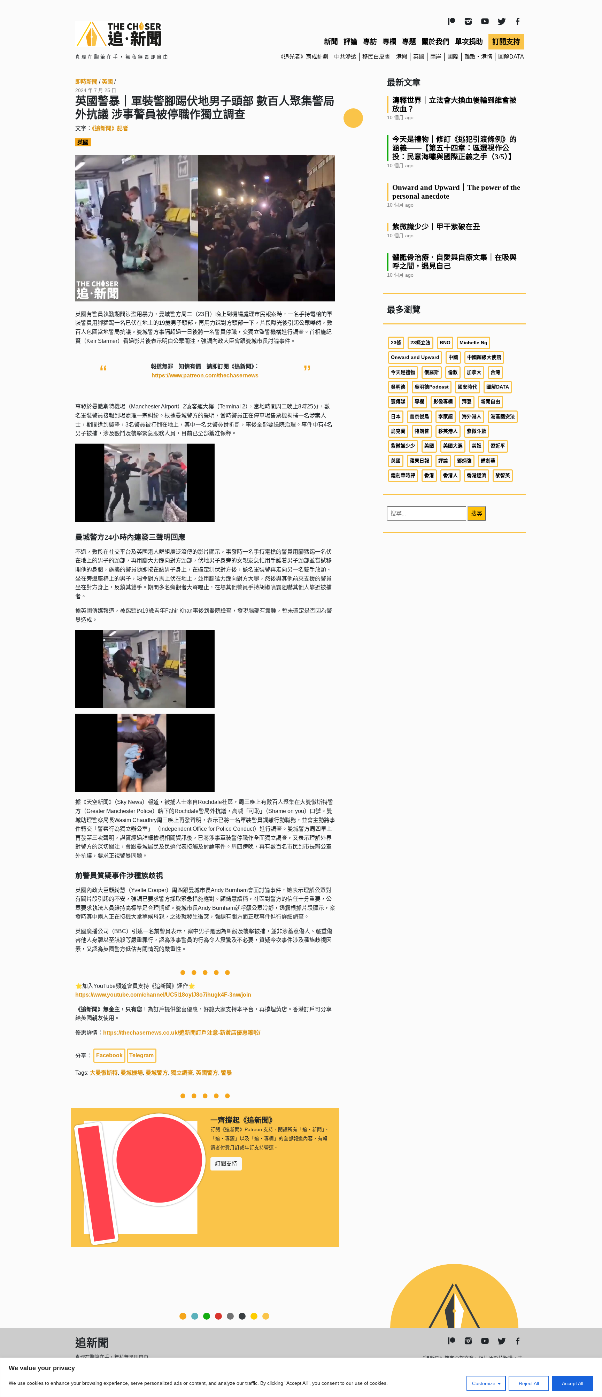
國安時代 (467, 387)
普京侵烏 (419, 416)
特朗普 (422, 431)
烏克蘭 (398, 431)
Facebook (109, 1055)
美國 (429, 445)
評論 (350, 42)
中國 (453, 357)
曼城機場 (132, 1073)
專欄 (389, 42)
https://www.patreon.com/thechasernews (205, 375)
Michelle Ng (473, 342)
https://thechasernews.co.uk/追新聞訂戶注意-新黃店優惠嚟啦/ (181, 1033)
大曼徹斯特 (104, 1073)
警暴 (226, 1073)
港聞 (401, 57)
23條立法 (420, 342)
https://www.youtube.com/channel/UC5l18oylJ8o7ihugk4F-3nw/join (163, 995)
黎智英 (502, 475)
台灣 (495, 372)
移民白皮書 (376, 57)
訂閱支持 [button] (226, 1164)
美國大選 (453, 445)
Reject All (529, 1383)
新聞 (331, 42)
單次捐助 (469, 42)
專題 (409, 42)
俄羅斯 (431, 372)
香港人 (450, 475)
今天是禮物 (403, 372)
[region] (301, 1377)
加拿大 (474, 372)
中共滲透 (345, 57)
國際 (452, 57)
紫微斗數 (476, 431)
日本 (396, 416)
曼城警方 (157, 1073)
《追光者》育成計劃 (303, 57)
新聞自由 (490, 401)
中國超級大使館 (484, 357)
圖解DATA (511, 57)
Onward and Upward (415, 357)
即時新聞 (86, 82)
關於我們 (435, 42)
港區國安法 (503, 416)
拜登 (467, 401)
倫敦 (453, 372)
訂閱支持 (506, 42)
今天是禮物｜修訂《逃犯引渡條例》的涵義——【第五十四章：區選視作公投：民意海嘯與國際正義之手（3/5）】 (454, 148)
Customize (483, 1383)
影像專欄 (443, 401)
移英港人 (448, 431)
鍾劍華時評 (403, 475)
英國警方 (207, 1073)
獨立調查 (182, 1073)
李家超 (445, 416)
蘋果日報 (419, 460)
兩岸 (435, 57)
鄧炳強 (464, 460)
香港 (429, 475)
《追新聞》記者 (110, 128)
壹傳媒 (398, 401)
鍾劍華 (488, 460)
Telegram (141, 1055)
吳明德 (398, 387)
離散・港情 (478, 57)
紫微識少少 (403, 445)
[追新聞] (147, 34)
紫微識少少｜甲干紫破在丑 (436, 227)
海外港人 (471, 416)
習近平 (498, 445)
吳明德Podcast (432, 387)
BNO (445, 342)
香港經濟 (476, 475)
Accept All (572, 1383)
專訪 (370, 42)
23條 (396, 342)
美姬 (476, 445)
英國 (418, 57)
